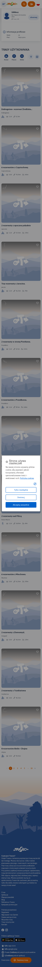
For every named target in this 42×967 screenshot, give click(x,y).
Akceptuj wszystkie (21, 505)
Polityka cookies (27, 478)
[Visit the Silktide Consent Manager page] (35, 483)
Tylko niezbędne (21, 490)
